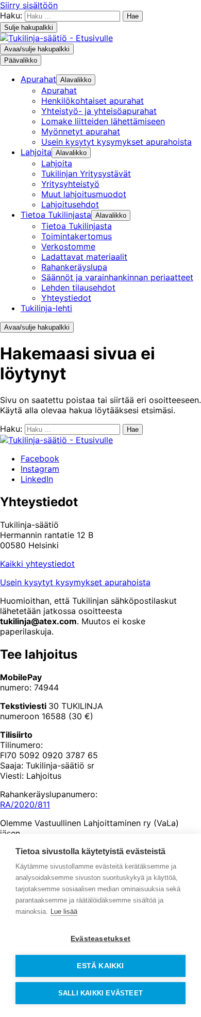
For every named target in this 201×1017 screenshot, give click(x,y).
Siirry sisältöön (29, 5)
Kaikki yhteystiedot (37, 564)
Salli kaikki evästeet (100, 993)
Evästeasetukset (100, 939)
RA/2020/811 (25, 804)
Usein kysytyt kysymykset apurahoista (75, 582)
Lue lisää (64, 911)
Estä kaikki (100, 966)
